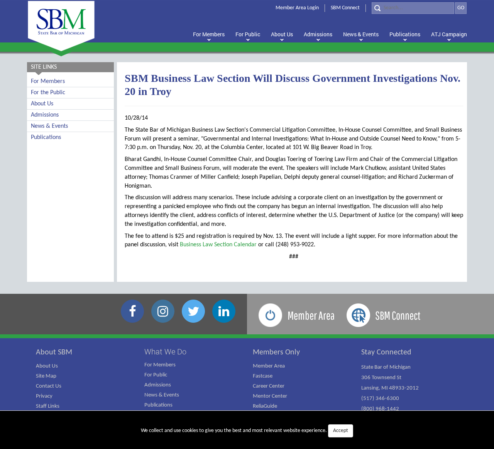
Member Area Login (297, 8)
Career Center (268, 386)
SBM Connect (345, 8)
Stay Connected (386, 352)
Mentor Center (270, 396)
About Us (42, 104)
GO (460, 8)
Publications (46, 137)
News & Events (49, 126)
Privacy (44, 396)
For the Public (48, 93)
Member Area (269, 366)
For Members (48, 81)
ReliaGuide (265, 406)
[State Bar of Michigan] (61, 26)
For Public (155, 375)
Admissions (45, 115)
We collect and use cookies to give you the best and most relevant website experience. (244, 431)
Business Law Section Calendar (218, 245)
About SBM (54, 352)
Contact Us (48, 386)
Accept (340, 431)
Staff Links (47, 406)
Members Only (276, 352)
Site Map (46, 376)
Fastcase (262, 376)
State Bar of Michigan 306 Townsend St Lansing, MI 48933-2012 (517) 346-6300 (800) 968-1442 (390, 388)
